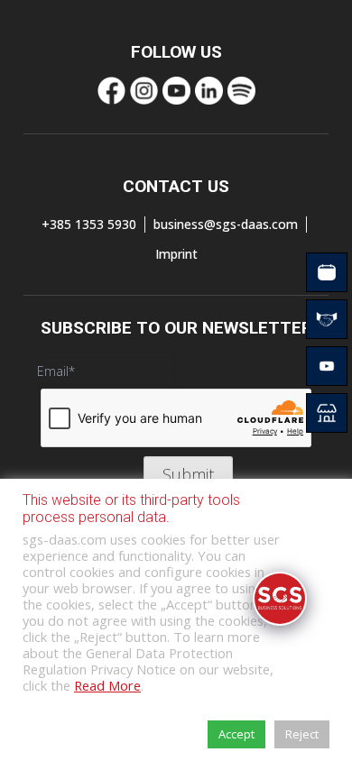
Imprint (176, 253)
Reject (302, 734)
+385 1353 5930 (89, 224)
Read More (107, 685)
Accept (236, 734)
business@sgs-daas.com (225, 224)
